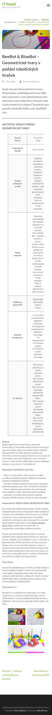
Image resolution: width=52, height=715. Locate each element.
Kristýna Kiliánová (31, 81)
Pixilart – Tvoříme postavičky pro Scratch (12, 674)
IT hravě (9, 4)
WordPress (42, 710)
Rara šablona (20, 710)
